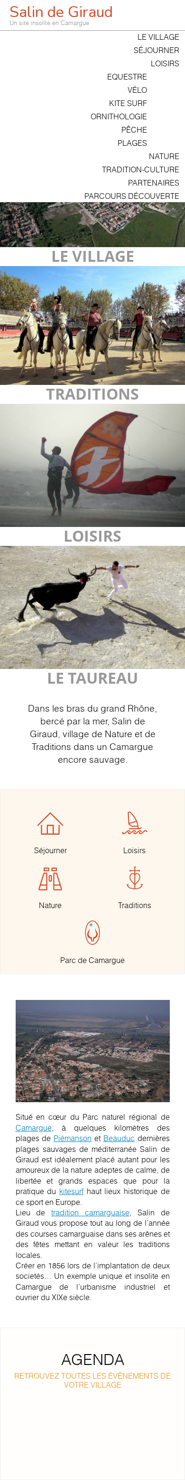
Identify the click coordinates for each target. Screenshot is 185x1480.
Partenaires (153, 182)
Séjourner (156, 50)
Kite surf (128, 103)
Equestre (127, 76)
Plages (132, 143)
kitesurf (71, 1191)
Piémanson (73, 1138)
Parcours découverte (131, 196)
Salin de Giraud (61, 14)
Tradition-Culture (140, 169)
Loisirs (165, 63)
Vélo (137, 90)
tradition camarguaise (90, 1212)
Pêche (134, 129)
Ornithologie (119, 116)
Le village (158, 37)
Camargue (34, 1127)
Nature (164, 156)
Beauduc (119, 1138)
